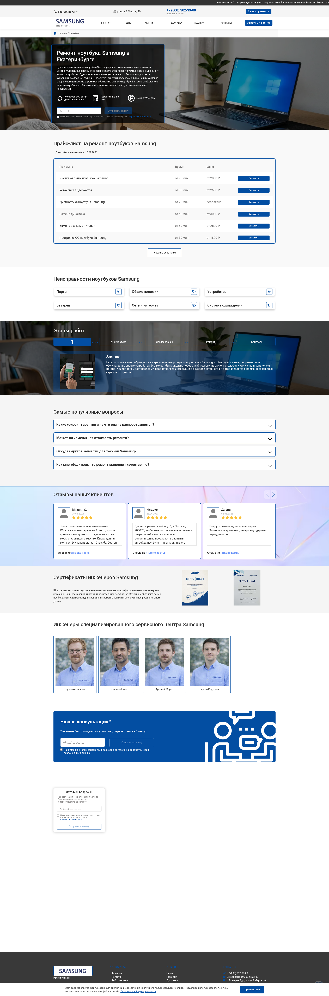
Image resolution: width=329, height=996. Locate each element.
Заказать (254, 178)
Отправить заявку (118, 110)
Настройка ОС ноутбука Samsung (82, 237)
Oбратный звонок (259, 22)
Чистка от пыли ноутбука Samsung (83, 178)
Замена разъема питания (77, 225)
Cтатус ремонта (259, 11)
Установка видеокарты (75, 190)
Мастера (199, 23)
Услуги (105, 23)
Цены (128, 23)
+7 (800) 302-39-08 (181, 10)
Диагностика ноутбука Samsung (82, 202)
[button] (267, 494)
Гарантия (149, 23)
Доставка (176, 23)
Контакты (226, 23)
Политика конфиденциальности (138, 991)
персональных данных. (140, 117)
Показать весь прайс (164, 252)
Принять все (252, 989)
